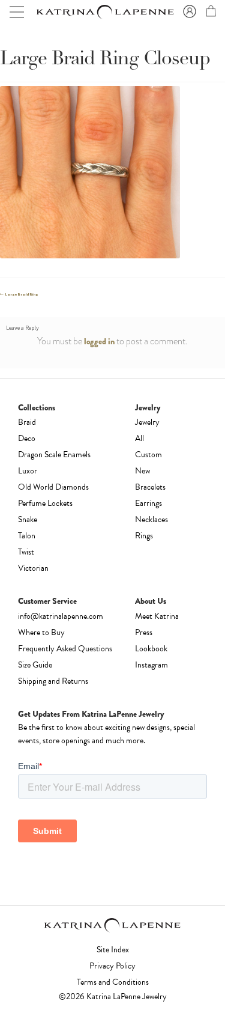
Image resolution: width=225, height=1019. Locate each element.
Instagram (151, 665)
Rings (144, 535)
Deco (26, 438)
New (142, 470)
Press (143, 632)
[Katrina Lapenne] (104, 12)
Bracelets (150, 487)
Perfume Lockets (45, 503)
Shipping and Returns (53, 681)
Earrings (148, 503)
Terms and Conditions (113, 982)
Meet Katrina (157, 616)
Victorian (33, 568)
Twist (26, 552)
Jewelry (147, 422)
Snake (27, 519)
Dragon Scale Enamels (54, 454)
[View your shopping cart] (209, 13)
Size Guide (35, 665)
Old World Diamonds (53, 487)
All (139, 438)
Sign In (187, 12)
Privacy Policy (112, 966)
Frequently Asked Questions (65, 648)
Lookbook (151, 648)
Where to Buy (41, 632)
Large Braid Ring (21, 294)
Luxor (27, 470)
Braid (27, 422)
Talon (26, 535)
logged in (99, 341)
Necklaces (151, 519)
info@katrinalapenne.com (60, 616)
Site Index (113, 949)
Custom (148, 454)
